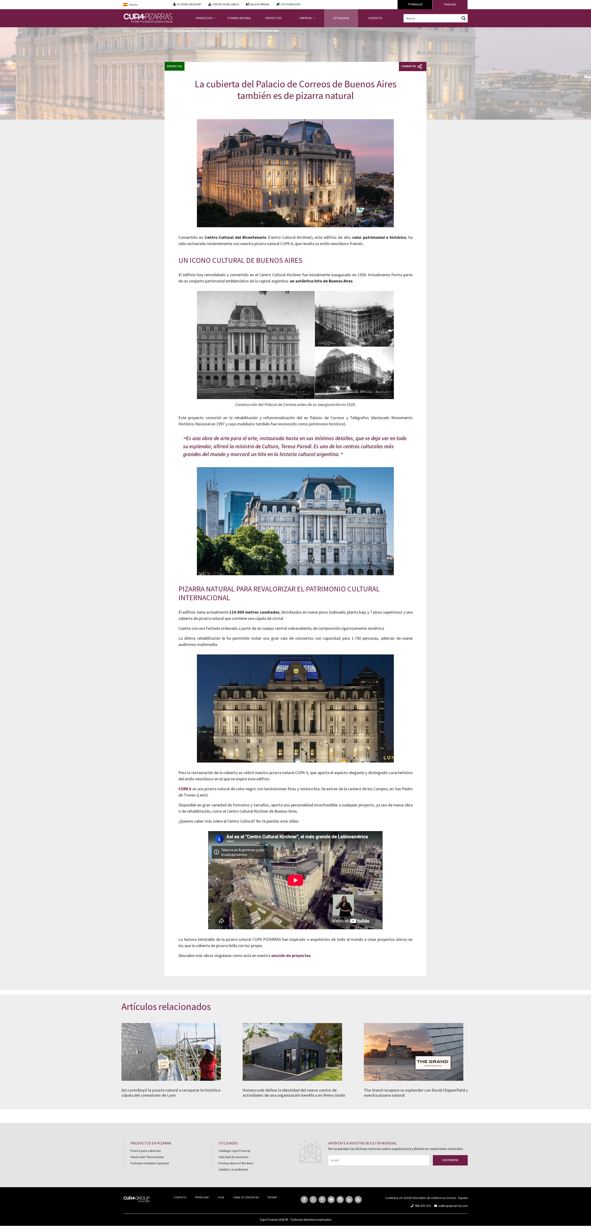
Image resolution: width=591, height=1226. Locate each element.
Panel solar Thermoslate (147, 1157)
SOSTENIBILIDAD (291, 4)
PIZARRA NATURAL (239, 18)
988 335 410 (423, 1206)
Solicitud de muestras (233, 1157)
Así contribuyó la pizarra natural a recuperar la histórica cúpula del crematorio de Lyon (170, 1092)
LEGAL (220, 1197)
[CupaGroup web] (136, 1198)
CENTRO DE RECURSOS (225, 4)
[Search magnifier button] (463, 18)
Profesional (415, 4)
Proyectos (174, 66)
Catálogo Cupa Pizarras (234, 1151)
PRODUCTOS (204, 18)
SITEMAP (272, 1197)
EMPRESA (306, 18)
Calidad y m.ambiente (233, 1169)
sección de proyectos (291, 955)
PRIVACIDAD (202, 1197)
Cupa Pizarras (269, 1220)
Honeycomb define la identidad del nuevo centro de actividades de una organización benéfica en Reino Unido (294, 1092)
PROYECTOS (273, 18)
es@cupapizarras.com (453, 1206)
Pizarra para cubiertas (145, 1151)
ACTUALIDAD (341, 18)
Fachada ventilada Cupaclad (149, 1163)
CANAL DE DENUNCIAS (246, 1197)
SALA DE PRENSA (259, 4)
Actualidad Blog (147, 31)
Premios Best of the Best (235, 1163)
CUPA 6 (184, 788)
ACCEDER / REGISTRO (189, 4)
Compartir (408, 66)
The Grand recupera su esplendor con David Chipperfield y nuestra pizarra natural (416, 1092)
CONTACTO (375, 18)
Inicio (127, 31)
